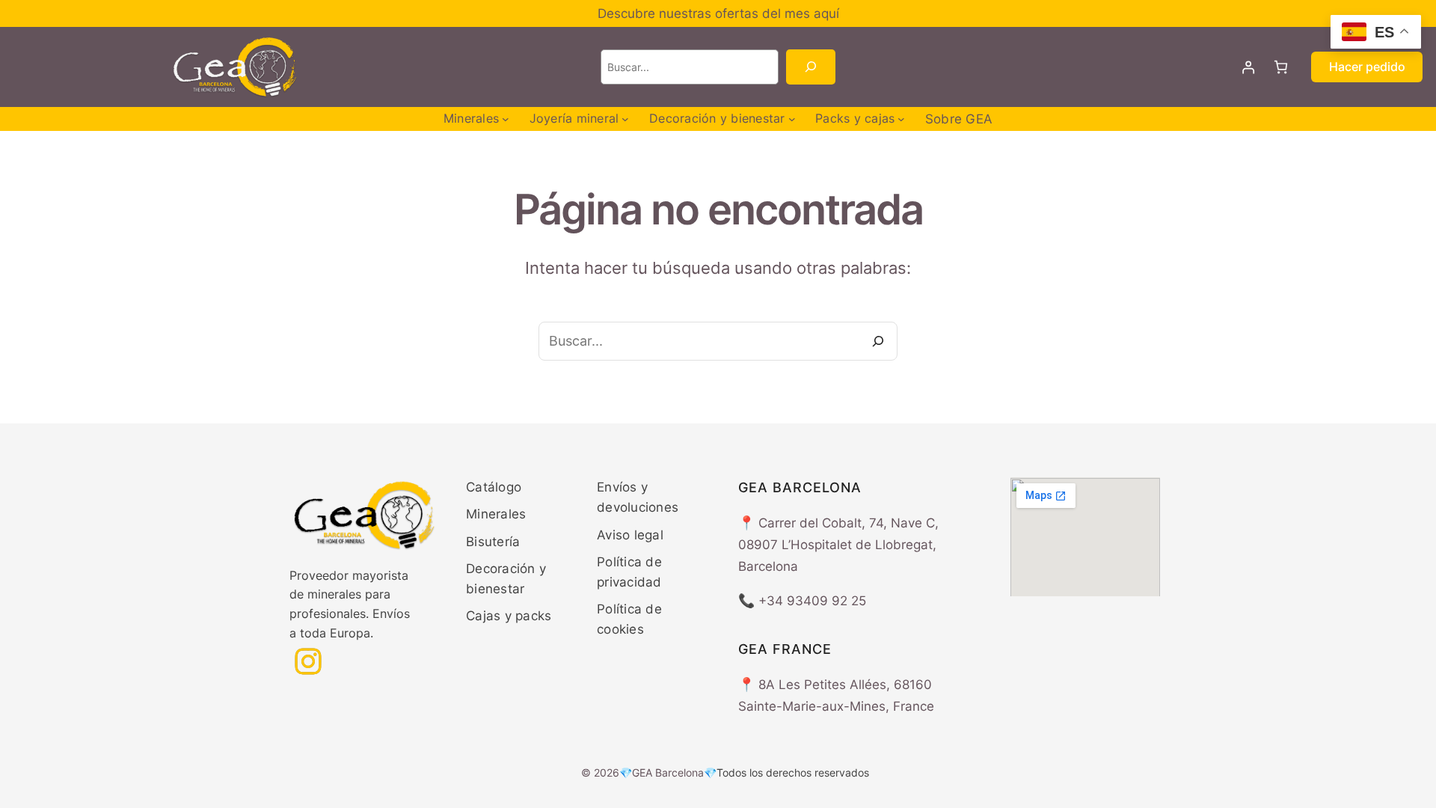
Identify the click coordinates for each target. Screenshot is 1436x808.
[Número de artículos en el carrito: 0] (1281, 67)
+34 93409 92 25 (812, 600)
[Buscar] (810, 67)
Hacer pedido (1367, 66)
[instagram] (308, 661)
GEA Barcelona (668, 772)
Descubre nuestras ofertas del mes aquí (718, 13)
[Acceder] (1249, 67)
